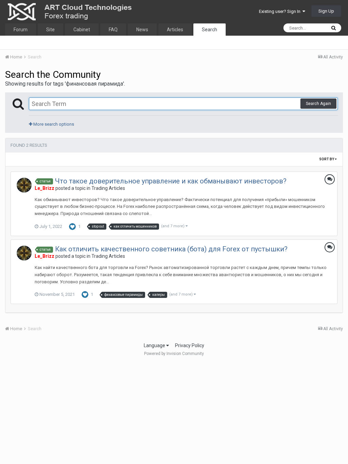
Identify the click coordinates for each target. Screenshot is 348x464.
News (142, 29)
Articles (175, 29)
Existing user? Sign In (280, 11)
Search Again (318, 103)
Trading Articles (108, 188)
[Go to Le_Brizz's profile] (24, 185)
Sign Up (326, 11)
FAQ (113, 29)
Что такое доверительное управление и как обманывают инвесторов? (170, 181)
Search (209, 29)
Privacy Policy (189, 345)
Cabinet (81, 29)
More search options (53, 124)
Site (50, 29)
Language (155, 345)
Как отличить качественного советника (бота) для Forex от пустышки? (171, 249)
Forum (21, 29)
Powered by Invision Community (174, 353)
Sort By (327, 159)
